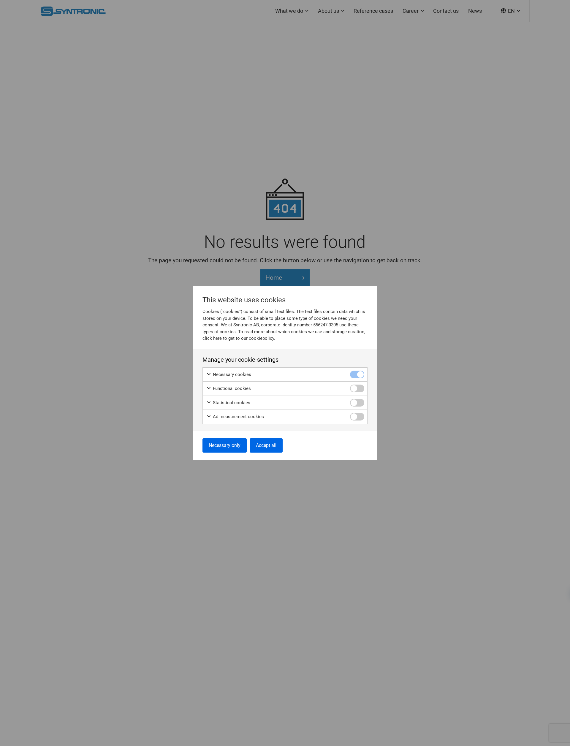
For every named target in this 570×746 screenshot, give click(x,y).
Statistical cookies (231, 402)
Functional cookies (231, 388)
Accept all (266, 445)
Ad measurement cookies (238, 416)
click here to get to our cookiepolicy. (238, 338)
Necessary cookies (231, 374)
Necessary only (224, 445)
